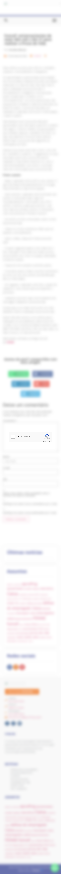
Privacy (44, 441)
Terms (48, 441)
